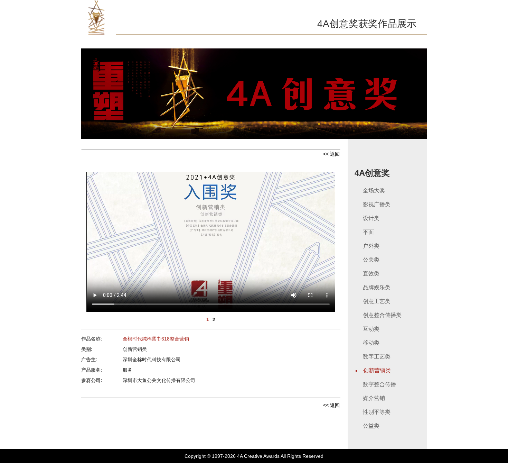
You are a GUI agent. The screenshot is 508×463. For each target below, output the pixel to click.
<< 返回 (331, 154)
